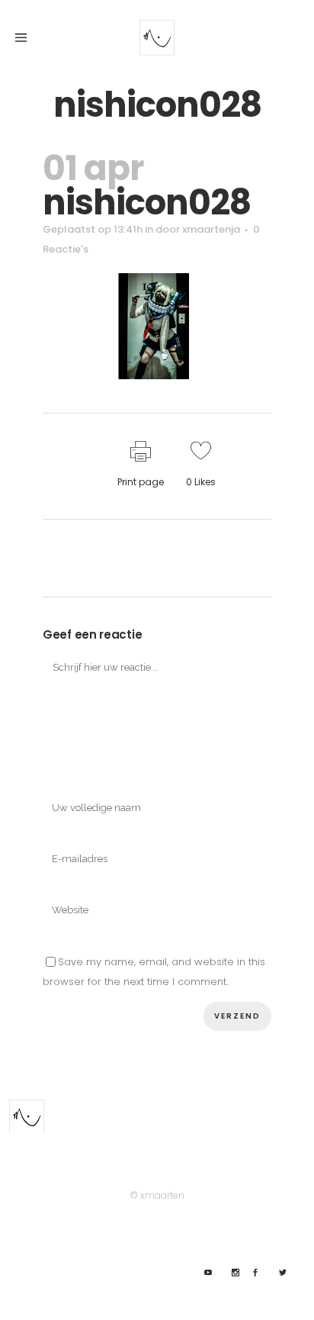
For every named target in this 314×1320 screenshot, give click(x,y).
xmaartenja (211, 229)
